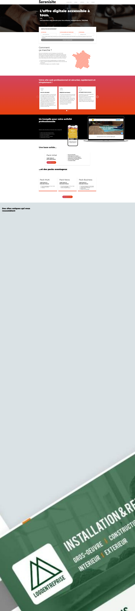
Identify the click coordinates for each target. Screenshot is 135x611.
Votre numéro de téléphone (66, 32)
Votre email (81, 32)
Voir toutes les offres (67, 196)
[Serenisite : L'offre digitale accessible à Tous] (47, 2)
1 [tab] (66, 110)
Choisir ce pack (51, 162)
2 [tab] (68, 110)
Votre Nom (43, 32)
